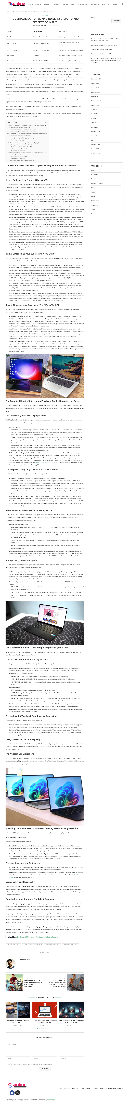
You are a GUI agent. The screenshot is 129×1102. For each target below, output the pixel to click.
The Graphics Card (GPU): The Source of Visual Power (23, 137)
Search (93, 17)
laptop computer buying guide (32, 944)
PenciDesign (51, 1099)
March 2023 (94, 127)
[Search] (122, 4)
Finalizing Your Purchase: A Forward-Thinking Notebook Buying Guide (27, 152)
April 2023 (94, 122)
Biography (105, 4)
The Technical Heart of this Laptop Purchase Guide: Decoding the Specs (27, 133)
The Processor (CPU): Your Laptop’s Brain (21, 135)
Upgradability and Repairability (18, 158)
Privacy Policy (99, 1088)
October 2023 (95, 96)
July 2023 (94, 109)
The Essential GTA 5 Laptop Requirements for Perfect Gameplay (38, 937)
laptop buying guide (13, 944)
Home (7, 11)
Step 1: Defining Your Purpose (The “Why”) (21, 127)
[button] (8, 1015)
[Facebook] (12, 1092)
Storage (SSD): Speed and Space (18, 140)
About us (63, 1088)
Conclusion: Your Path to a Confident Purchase (21, 160)
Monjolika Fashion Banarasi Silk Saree (102, 54)
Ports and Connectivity (16, 154)
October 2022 (95, 149)
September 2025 (96, 79)
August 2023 (95, 105)
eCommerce (95, 4)
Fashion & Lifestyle (34, 4)
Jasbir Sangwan (41, 25)
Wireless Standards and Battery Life (19, 156)
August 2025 (95, 83)
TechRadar (77, 875)
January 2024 (95, 88)
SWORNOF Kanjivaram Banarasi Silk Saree (104, 45)
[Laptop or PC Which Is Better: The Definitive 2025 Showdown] (18, 1010)
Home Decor (95, 201)
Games (114, 4)
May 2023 (94, 118)
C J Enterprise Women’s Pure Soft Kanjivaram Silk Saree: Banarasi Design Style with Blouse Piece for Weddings (106, 60)
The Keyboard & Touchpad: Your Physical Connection (23, 146)
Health (65, 4)
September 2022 (96, 153)
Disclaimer (86, 1088)
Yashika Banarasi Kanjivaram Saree (101, 49)
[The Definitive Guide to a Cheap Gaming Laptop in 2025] (71, 1010)
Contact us (74, 1088)
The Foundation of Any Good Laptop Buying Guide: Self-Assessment (27, 125)
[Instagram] (17, 1092)
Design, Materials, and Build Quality (19, 148)
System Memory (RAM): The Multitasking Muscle (22, 138)
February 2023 (95, 131)
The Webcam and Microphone (18, 150)
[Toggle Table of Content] (45, 122)
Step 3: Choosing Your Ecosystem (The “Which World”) (24, 131)
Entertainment (83, 4)
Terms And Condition (115, 1088)
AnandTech (38, 462)
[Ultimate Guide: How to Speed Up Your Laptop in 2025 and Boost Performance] (44, 1010)
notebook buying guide (70, 944)
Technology (56, 4)
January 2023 (95, 136)
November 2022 (95, 144)
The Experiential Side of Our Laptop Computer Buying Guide (25, 143)
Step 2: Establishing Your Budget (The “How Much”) (23, 129)
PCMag (11, 877)
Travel (46, 4)
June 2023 (94, 114)
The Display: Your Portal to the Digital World (21, 145)
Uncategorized (95, 214)
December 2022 (95, 140)
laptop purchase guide (52, 944)
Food (73, 4)
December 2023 (95, 92)
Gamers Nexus (47, 462)
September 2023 (96, 101)
